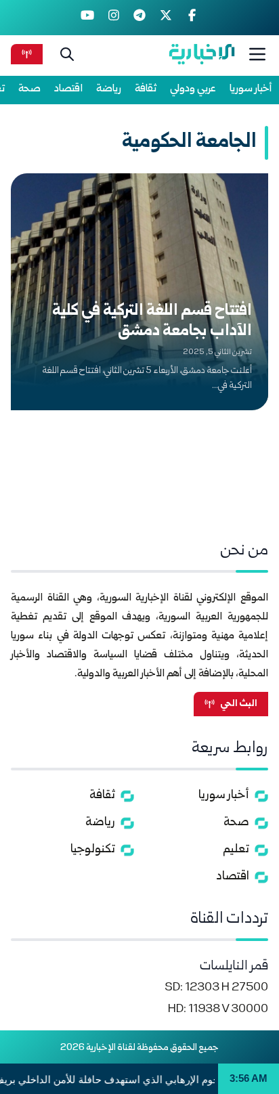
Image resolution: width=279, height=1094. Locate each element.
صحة (29, 89)
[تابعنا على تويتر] (165, 17)
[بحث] (67, 54)
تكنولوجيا (92, 849)
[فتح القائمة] (257, 54)
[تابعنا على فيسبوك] (192, 17)
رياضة (108, 89)
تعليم (236, 849)
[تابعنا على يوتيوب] (87, 17)
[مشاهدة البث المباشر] (27, 54)
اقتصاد (68, 89)
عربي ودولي (193, 89)
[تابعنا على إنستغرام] (113, 17)
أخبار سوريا (251, 89)
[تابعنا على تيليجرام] (140, 17)
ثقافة (145, 89)
